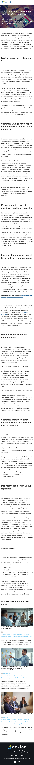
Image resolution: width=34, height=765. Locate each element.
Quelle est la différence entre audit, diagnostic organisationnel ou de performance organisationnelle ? (14, 668)
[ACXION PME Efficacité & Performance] (8, 2)
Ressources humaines (22, 678)
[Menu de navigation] (31, 2)
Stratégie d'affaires (11, 23)
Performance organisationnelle (23, 636)
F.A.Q (23, 755)
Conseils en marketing (8, 21)
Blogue (24, 751)
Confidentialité (25, 753)
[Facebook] (15, 762)
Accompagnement (14, 751)
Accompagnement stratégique (8, 634)
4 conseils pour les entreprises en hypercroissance (16, 713)
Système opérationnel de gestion (14, 724)
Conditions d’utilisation (11, 753)
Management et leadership (8, 636)
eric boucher (8, 19)
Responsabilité (14, 755)
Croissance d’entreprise (20, 21)
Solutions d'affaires (20, 721)
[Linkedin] (19, 762)
